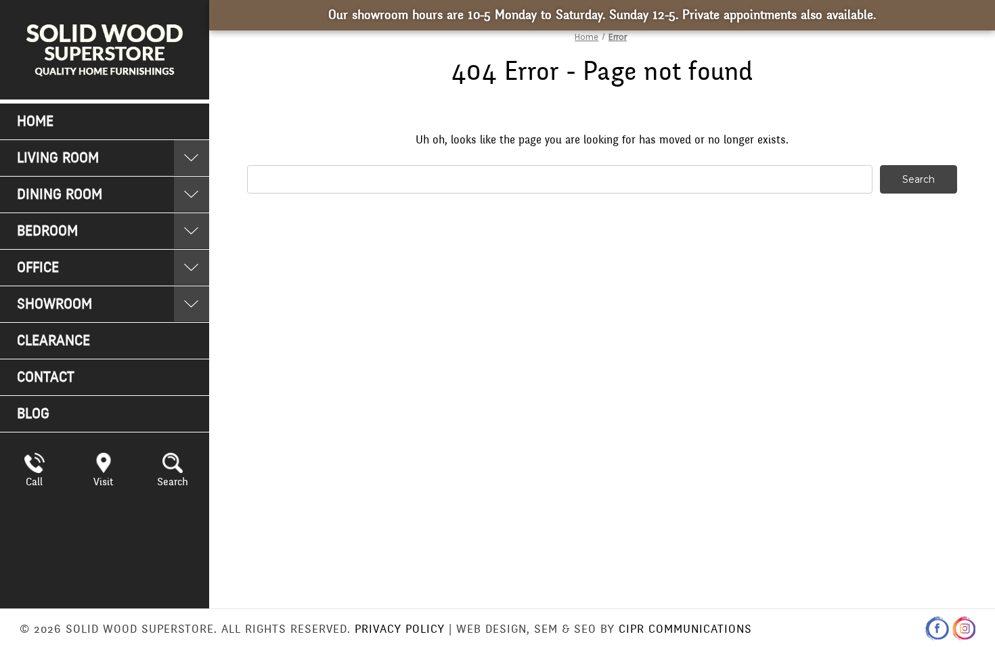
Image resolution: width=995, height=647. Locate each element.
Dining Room (59, 194)
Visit (103, 482)
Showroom (54, 304)
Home (35, 121)
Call (34, 482)
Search (172, 482)
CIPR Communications (685, 629)
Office (38, 267)
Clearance (53, 340)
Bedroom (47, 231)
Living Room (58, 158)
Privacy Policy (400, 629)
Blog (33, 413)
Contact (45, 377)
